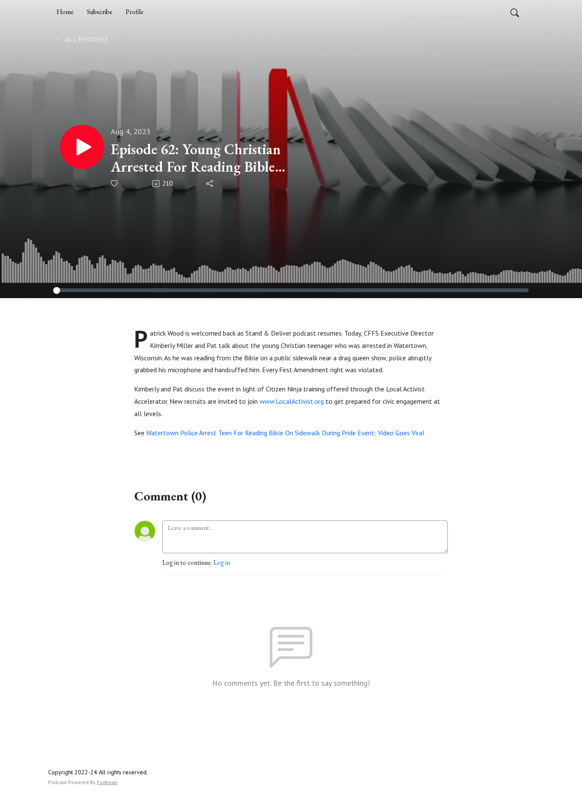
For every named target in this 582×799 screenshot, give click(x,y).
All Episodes (86, 39)
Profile (135, 11)
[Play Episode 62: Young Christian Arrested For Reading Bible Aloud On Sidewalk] (82, 147)
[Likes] (115, 183)
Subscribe (99, 11)
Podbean (107, 782)
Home (65, 11)
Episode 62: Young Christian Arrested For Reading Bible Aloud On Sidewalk (196, 158)
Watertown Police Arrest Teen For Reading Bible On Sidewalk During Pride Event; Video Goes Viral (285, 432)
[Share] (210, 183)
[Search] (514, 11)
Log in (221, 562)
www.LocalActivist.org (291, 401)
